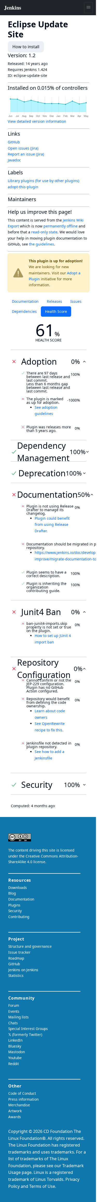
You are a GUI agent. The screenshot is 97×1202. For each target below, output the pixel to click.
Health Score (56, 311)
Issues (75, 301)
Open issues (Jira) (23, 148)
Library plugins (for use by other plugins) (43, 180)
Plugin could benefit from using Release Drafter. (52, 524)
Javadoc (14, 160)
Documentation (25, 301)
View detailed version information (37, 121)
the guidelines (41, 244)
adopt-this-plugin (23, 186)
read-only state (44, 232)
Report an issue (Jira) (26, 154)
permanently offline (60, 226)
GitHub (14, 142)
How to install (25, 47)
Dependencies (24, 311)
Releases (54, 301)
